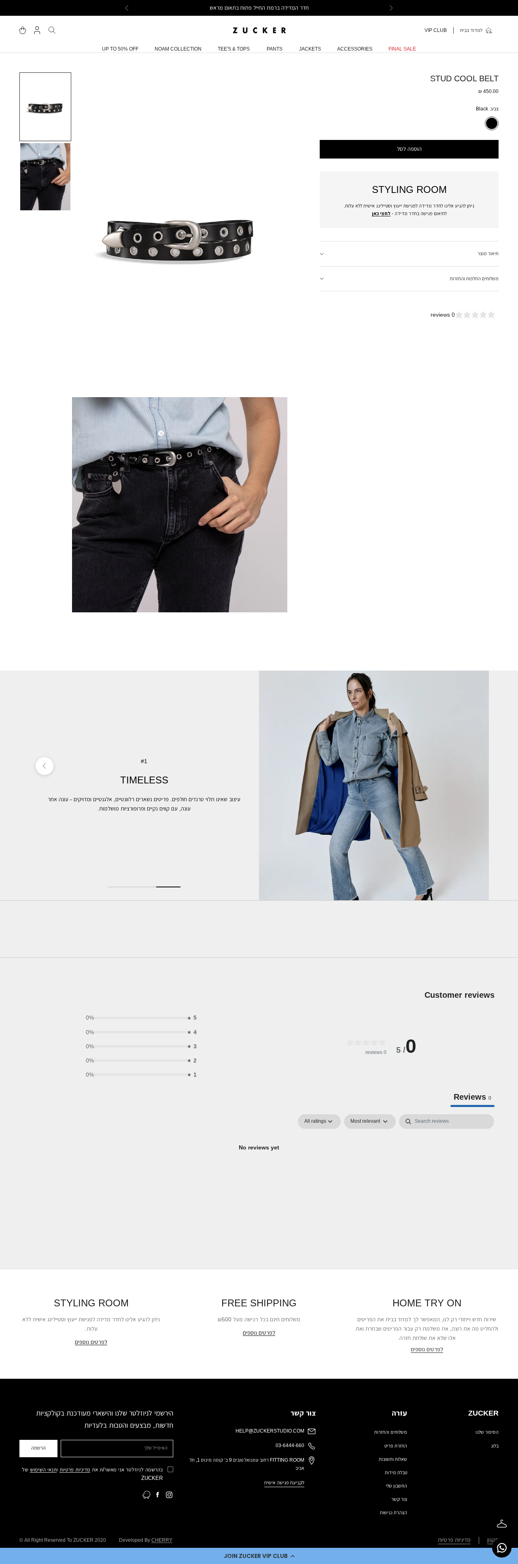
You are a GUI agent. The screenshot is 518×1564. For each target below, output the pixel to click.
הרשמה (38, 1448)
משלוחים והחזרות (390, 1432)
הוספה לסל (409, 149)
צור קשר (399, 1499)
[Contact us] (502, 1548)
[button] (259, 1556)
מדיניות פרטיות (74, 1470)
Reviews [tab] (472, 1096)
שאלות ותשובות (393, 1459)
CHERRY (161, 1540)
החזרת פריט (395, 1446)
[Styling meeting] (502, 1523)
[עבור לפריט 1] (45, 107)
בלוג (495, 1446)
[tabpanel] (259, 1175)
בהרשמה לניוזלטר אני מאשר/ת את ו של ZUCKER (92, 1474)
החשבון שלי (396, 1486)
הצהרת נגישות (393, 1512)
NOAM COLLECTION (178, 49)
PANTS (274, 49)
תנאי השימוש (43, 1470)
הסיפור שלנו (487, 1432)
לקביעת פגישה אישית (284, 1483)
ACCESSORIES (354, 49)
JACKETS (310, 49)
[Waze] (146, 1495)
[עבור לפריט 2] (45, 177)
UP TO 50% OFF (120, 49)
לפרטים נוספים (427, 1349)
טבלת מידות (396, 1472)
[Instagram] (169, 1495)
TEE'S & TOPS (234, 49)
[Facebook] (158, 1495)
